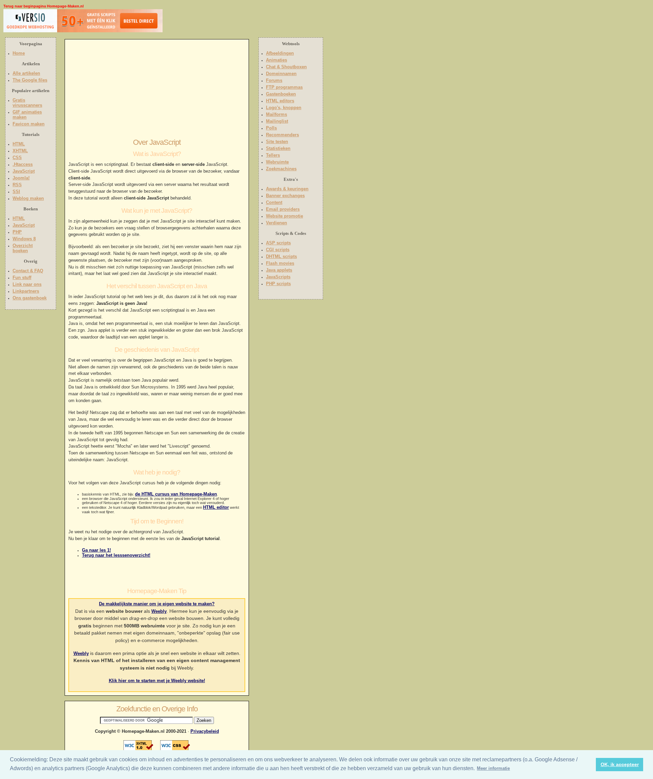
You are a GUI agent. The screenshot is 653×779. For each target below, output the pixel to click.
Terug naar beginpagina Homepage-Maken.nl (43, 6)
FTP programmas (284, 87)
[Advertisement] (206, 22)
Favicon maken (29, 123)
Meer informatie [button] (493, 768)
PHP (17, 232)
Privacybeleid (204, 731)
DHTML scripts (281, 256)
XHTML (20, 150)
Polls (271, 128)
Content (274, 202)
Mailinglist (277, 121)
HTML (19, 143)
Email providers (283, 209)
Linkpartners (26, 291)
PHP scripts (278, 283)
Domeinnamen (281, 73)
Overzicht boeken (23, 248)
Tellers (273, 155)
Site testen (277, 141)
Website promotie (284, 216)
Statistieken (278, 148)
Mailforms (276, 114)
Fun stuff (22, 277)
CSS (17, 157)
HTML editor (216, 507)
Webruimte (277, 162)
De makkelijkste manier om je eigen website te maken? (157, 603)
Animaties (276, 60)
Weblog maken (28, 198)
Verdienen (276, 222)
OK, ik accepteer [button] (620, 764)
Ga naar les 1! (96, 550)
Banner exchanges (285, 195)
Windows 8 (24, 238)
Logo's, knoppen (283, 107)
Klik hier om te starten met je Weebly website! (157, 680)
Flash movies (280, 263)
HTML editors (280, 100)
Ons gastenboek (30, 297)
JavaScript (24, 171)
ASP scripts (278, 242)
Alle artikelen (26, 73)
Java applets (279, 270)
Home (19, 53)
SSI (16, 191)
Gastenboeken (281, 94)
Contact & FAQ (28, 270)
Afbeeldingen (280, 53)
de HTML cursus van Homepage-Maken (176, 494)
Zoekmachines (281, 168)
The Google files (30, 80)
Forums (274, 80)
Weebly (159, 611)
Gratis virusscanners (27, 103)
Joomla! (21, 177)
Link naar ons (27, 284)
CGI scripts (277, 249)
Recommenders (282, 134)
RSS (17, 184)
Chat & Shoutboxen (286, 66)
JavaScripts (278, 276)
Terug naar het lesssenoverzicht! (116, 555)
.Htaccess (23, 164)
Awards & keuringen (287, 188)
